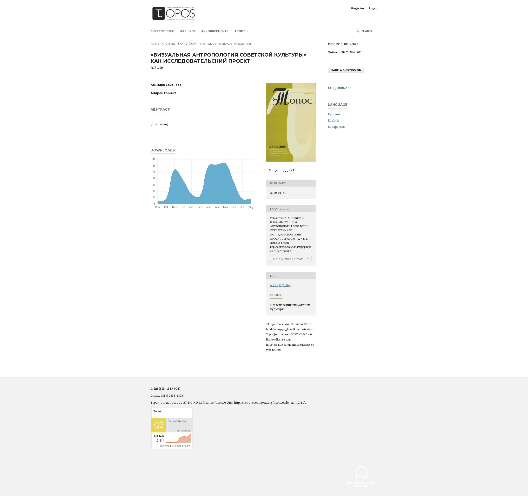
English (333, 120)
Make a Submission (346, 70)
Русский (334, 114)
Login (373, 8)
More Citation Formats (288, 258)
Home (155, 43)
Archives (187, 31)
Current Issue (162, 31)
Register (357, 8)
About (240, 31)
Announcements (214, 31)
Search (367, 31)
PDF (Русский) (284, 170)
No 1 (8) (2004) (187, 43)
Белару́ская (336, 127)
